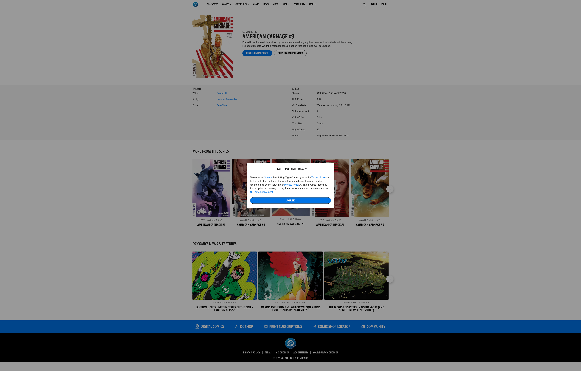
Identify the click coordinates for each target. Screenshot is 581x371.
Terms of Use (318, 177)
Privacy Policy (291, 184)
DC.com (267, 177)
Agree (290, 200)
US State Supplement (261, 191)
